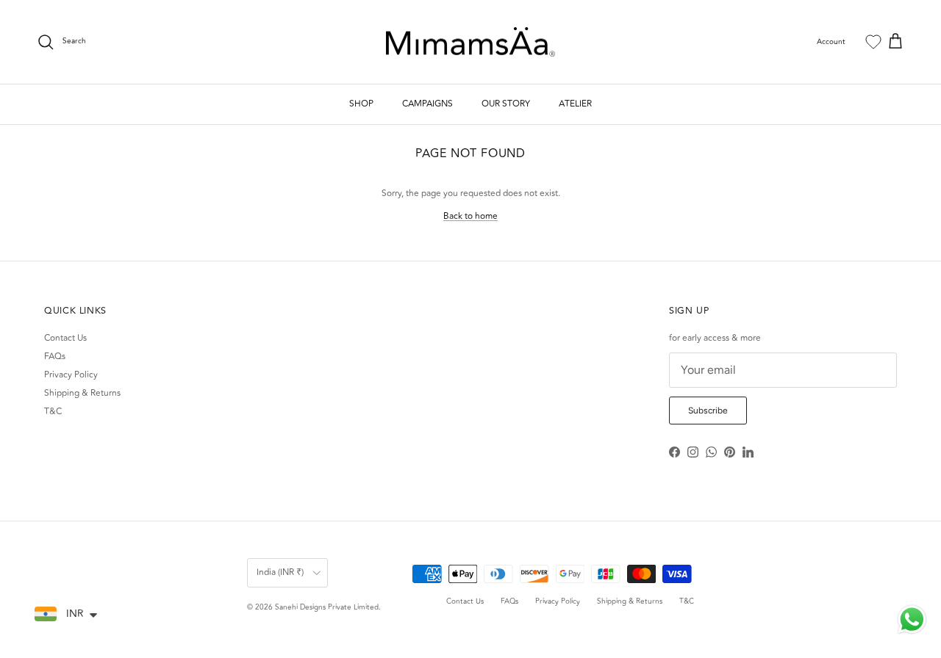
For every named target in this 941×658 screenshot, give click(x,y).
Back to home (470, 216)
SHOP (361, 104)
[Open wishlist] (873, 42)
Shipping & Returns (82, 393)
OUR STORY (506, 104)
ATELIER (575, 104)
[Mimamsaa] (470, 42)
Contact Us (65, 338)
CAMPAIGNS (427, 104)
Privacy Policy (71, 375)
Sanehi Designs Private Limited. (328, 607)
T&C (53, 412)
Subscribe (708, 410)
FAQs (54, 357)
